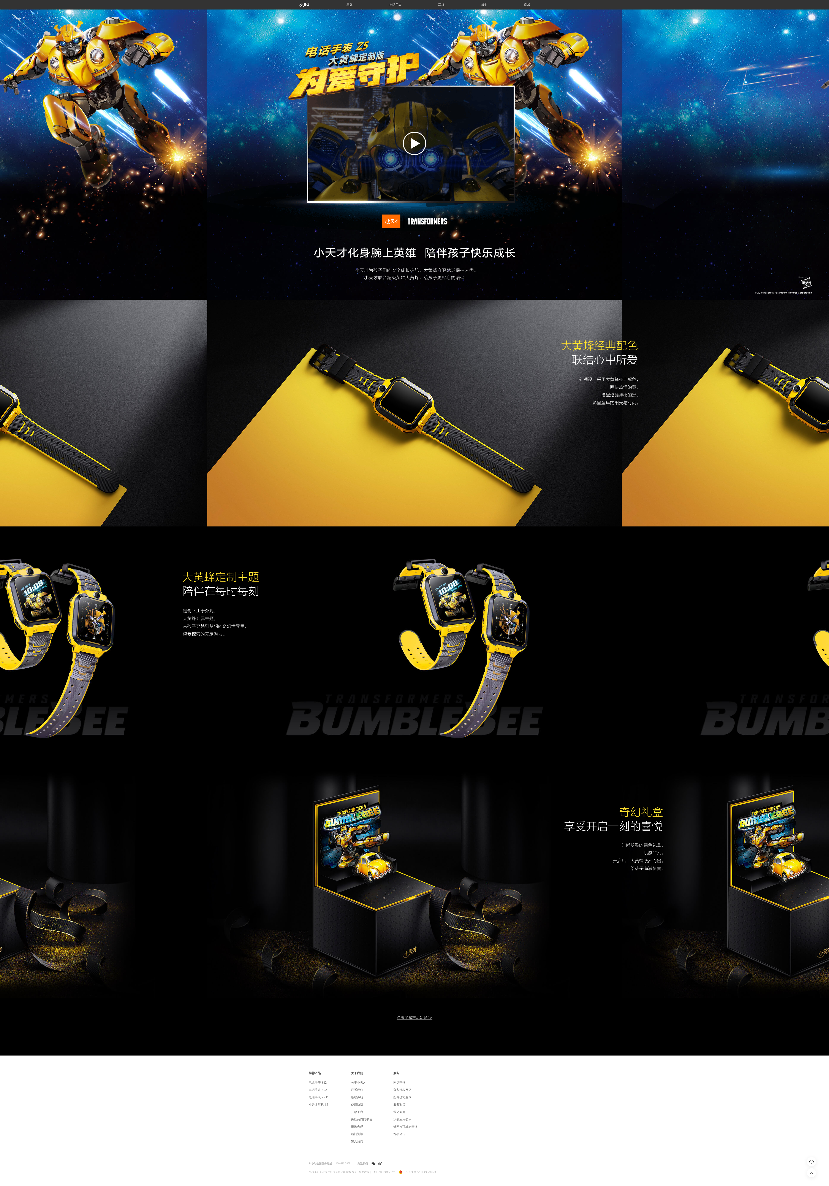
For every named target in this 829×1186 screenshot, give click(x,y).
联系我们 (357, 1090)
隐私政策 (364, 1171)
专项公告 (399, 1134)
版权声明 (357, 1097)
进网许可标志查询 (405, 1126)
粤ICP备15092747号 (384, 1171)
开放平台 (357, 1112)
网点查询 (399, 1082)
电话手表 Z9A (318, 1090)
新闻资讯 (357, 1134)
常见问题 (399, 1112)
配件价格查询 (402, 1097)
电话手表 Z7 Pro (319, 1097)
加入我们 (357, 1141)
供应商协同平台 (361, 1119)
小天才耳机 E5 (318, 1104)
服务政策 (399, 1104)
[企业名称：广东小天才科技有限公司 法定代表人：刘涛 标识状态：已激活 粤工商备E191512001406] (400, 1171)
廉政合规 (357, 1126)
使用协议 (357, 1104)
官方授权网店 (402, 1090)
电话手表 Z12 (318, 1082)
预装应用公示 (402, 1119)
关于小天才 (358, 1082)
